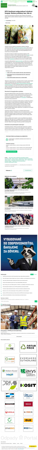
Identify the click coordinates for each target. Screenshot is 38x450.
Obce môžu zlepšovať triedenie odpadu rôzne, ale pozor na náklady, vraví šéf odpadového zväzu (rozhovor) (19, 278)
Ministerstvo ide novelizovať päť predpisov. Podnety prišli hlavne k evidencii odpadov (16, 290)
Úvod (2, 1)
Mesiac (35, 274)
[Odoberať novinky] (36, 301)
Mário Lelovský (15, 158)
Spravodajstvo (8, 20)
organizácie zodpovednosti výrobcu (17, 159)
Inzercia (18, 443)
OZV (26, 159)
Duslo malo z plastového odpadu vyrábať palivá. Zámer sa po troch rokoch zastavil (15, 280)
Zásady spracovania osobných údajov (6, 443)
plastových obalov (19, 61)
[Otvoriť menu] (36, 2)
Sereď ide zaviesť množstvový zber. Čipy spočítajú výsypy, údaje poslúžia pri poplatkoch (16, 276)
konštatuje (12, 59)
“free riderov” (23, 97)
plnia (28, 55)
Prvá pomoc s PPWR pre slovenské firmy (11, 330)
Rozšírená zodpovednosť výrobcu (11, 162)
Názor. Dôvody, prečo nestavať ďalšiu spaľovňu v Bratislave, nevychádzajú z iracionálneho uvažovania (18, 284)
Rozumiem (33, 446)
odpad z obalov (7, 159)
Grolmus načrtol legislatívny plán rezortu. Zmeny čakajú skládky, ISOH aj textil (15, 282)
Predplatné (30, 1)
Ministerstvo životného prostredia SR (25, 158)
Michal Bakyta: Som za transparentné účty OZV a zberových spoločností (18, 75)
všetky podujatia (19, 336)
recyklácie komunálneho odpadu (20, 47)
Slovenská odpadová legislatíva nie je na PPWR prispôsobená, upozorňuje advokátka (15, 286)
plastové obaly (30, 159)
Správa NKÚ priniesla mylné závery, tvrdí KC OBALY (17, 77)
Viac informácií (21, 448)
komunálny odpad (8, 158)
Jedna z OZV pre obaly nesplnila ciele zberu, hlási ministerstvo (19, 72)
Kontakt (21, 443)
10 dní (32, 274)
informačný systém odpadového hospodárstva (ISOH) (18, 157)
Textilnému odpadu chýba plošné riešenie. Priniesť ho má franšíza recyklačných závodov (16, 288)
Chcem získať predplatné (11, 151)
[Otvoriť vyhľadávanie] (34, 2)
